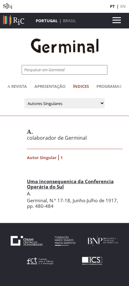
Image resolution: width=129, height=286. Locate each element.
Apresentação (49, 86)
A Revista (17, 86)
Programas (108, 86)
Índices (81, 86)
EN (123, 6)
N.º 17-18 (59, 200)
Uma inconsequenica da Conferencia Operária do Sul (70, 184)
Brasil (69, 20)
